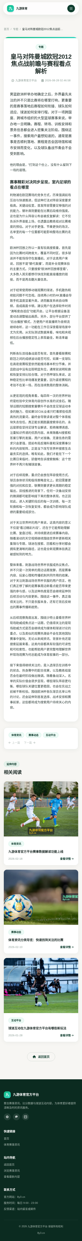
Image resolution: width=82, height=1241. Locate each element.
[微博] (7, 1116)
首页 (6, 29)
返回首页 (44, 1056)
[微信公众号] (16, 1116)
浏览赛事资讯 (12, 1170)
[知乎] (25, 1116)
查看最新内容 (12, 1176)
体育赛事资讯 (12, 1144)
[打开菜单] (71, 8)
